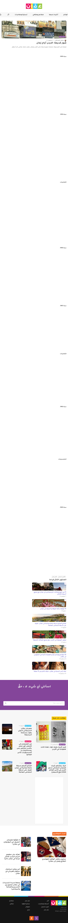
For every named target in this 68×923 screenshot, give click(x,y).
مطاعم (11, 901)
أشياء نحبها (53, 15)
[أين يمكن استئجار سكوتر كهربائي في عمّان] (26, 871)
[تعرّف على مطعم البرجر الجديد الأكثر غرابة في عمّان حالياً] (26, 856)
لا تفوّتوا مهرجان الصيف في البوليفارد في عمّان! (11, 842)
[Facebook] (31, 918)
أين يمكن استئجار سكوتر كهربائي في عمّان (12, 871)
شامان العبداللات (59, 40)
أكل (48, 901)
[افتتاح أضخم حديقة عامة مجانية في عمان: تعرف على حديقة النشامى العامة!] (7, 766)
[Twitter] (36, 918)
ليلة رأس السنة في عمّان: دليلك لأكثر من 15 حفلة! (50, 671)
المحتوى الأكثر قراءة (57, 580)
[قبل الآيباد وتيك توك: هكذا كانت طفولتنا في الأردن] (51, 732)
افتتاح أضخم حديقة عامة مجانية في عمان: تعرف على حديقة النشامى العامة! (50, 624)
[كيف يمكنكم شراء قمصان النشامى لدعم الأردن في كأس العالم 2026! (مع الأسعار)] (41, 766)
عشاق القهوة (26, 904)
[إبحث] (5, 703)
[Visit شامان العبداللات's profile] (65, 40)
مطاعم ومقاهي (38, 15)
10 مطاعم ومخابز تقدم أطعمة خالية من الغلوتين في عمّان (50, 656)
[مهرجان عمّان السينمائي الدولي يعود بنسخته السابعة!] (7, 729)
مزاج (28, 910)
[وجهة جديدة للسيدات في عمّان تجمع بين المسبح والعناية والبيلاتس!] (26, 886)
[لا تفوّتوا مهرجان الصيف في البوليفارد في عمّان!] (26, 842)
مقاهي (12, 904)
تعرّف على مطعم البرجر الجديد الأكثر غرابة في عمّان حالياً (12, 857)
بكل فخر (46, 910)
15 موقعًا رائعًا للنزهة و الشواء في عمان (53, 609)
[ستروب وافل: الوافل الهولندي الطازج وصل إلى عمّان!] (51, 847)
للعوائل (27, 907)
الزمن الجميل (45, 907)
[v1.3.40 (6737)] (58, 902)
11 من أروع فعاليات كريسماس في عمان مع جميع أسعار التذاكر (50, 593)
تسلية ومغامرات (21, 15)
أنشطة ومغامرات (43, 904)
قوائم (65, 15)
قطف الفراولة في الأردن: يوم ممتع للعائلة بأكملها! (49, 640)
